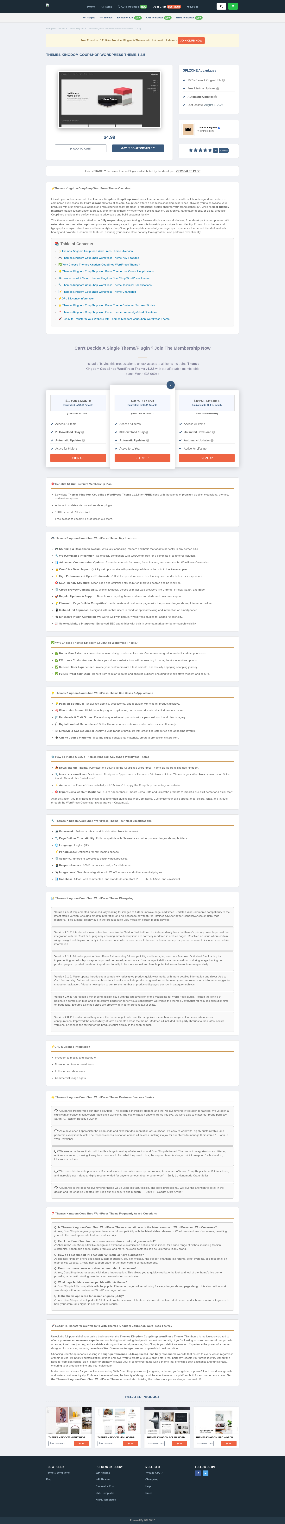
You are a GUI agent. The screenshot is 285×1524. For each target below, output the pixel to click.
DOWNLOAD (58, 1443)
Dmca (148, 1493)
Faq (48, 1479)
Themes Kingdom (75, 28)
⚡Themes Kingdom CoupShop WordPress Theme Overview (95, 251)
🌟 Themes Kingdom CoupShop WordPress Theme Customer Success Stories (106, 305)
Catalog (100, 1506)
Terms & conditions (58, 1472)
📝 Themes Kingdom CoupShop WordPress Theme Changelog (97, 291)
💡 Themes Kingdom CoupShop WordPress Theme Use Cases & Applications (106, 271)
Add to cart (82, 148)
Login (193, 6)
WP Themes (106, 17)
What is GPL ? (154, 1472)
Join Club (166, 6)
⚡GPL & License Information (76, 298)
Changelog (151, 1479)
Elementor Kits (128, 17)
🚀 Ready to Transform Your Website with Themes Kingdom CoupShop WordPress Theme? (114, 318)
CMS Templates (158, 17)
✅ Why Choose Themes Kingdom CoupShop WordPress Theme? (99, 264)
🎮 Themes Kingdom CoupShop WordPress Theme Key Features (98, 257)
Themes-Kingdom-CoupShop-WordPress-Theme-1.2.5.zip (113, 28)
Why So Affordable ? (139, 148)
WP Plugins (89, 17)
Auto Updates (133, 6)
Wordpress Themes (55, 28)
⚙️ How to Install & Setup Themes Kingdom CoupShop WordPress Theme (103, 278)
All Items (106, 6)
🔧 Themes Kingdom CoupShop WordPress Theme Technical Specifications (105, 284)
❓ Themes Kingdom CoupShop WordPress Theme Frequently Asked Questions (107, 312)
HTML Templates (188, 17)
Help (148, 1486)
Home (91, 6)
